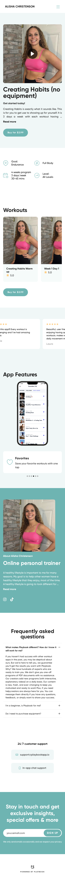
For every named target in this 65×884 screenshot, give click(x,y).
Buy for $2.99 (16, 132)
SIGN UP (52, 836)
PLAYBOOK (39, 876)
